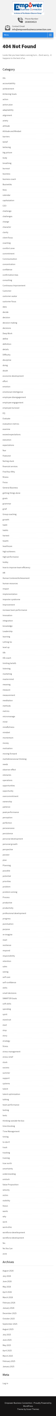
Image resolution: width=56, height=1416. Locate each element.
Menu (6, 34)
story (5, 1035)
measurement (9, 695)
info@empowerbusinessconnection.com (31, 29)
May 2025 (7, 1345)
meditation (8, 700)
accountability (9, 83)
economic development (13, 376)
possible (6, 870)
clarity (5, 232)
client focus (8, 237)
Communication (10, 259)
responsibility (9, 955)
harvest (6, 535)
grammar (7, 503)
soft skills (7, 1003)
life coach (7, 658)
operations (7, 780)
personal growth (10, 844)
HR (4, 572)
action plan (8, 104)
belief (5, 142)
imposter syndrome (11, 599)
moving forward (10, 753)
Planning (7, 865)
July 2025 (7, 1334)
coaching (7, 243)
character (7, 227)
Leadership (8, 631)
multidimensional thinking (15, 759)
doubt (5, 370)
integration (8, 620)
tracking (6, 1152)
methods (7, 705)
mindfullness (8, 727)
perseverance (8, 828)
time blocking (9, 1126)
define (5, 338)
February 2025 (9, 1361)
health (5, 541)
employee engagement (13, 402)
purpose (6, 929)
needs (5, 764)
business (6, 173)
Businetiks (7, 184)
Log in (5, 1383)
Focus (5, 482)
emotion (6, 386)
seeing (5, 971)
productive (7, 902)
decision (6, 317)
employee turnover (11, 408)
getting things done (11, 493)
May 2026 (7, 1286)
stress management (11, 1051)
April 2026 (7, 1292)
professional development (14, 913)
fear (4, 450)
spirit (5, 1014)
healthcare (7, 546)
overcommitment (10, 796)
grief (5, 509)
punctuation (8, 924)
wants (5, 1211)
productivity (8, 908)
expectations (8, 445)
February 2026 (9, 1302)
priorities (7, 881)
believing (7, 147)
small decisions (9, 993)
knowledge (8, 626)
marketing (7, 674)
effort (5, 381)
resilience (7, 945)
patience (6, 807)
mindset (6, 732)
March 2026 (8, 1297)
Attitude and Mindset (12, 131)
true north (7, 1163)
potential (7, 876)
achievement (8, 88)
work (5, 1221)
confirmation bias (10, 275)
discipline (7, 360)
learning (6, 636)
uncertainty (8, 1168)
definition (7, 344)
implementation (10, 594)
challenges (7, 216)
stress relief (8, 1057)
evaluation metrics (11, 423)
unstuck (6, 1179)
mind (5, 721)
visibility (6, 1200)
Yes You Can (8, 1248)
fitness (5, 477)
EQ (4, 413)
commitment (8, 253)
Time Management (11, 1131)
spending (7, 1009)
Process (6, 897)
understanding (9, 1174)
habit (5, 525)
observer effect (9, 769)
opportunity (8, 791)
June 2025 (7, 1340)
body (5, 157)
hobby (5, 562)
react (5, 940)
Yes (4, 1243)
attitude (6, 126)
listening (7, 668)
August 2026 (8, 1270)
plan (5, 860)
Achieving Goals (10, 94)
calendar (6, 195)
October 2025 (9, 1318)
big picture (7, 152)
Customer (7, 290)
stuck (5, 1062)
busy (5, 189)
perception (7, 817)
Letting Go (7, 642)
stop (5, 1030)
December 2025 (10, 1313)
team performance (11, 1104)
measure (6, 689)
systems (6, 1083)
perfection (7, 822)
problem (6, 886)
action (5, 99)
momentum (8, 737)
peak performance (11, 812)
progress (7, 918)
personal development (13, 838)
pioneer (6, 854)
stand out (7, 1019)
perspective (8, 849)
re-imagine (7, 934)
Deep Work (7, 333)
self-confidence (9, 982)
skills (5, 987)
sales (5, 966)
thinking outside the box (13, 1120)
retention (7, 961)
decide (5, 312)
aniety (5, 120)
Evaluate (6, 418)
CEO (4, 205)
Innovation (7, 615)
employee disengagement (14, 397)
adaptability (8, 110)
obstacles (7, 775)
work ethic (7, 1227)
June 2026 (7, 1281)
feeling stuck (8, 461)
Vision (5, 1206)
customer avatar (10, 296)
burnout (6, 168)
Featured (7, 455)
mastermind (8, 679)
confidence (7, 269)
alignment (7, 115)
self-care (6, 977)
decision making (10, 322)
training (6, 1158)
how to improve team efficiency (16, 567)
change (6, 221)
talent (5, 1088)
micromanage (9, 716)
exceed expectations (12, 434)
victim (5, 1195)
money (6, 743)
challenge (7, 211)
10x (4, 78)
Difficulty (6, 354)
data (5, 306)
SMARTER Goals (10, 998)
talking (6, 1099)
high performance (11, 556)
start (5, 1025)
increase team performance (15, 610)
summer (6, 1073)
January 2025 (8, 1366)
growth (6, 519)
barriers (6, 136)
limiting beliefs (9, 663)
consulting (7, 280)
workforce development (13, 1237)
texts (5, 1115)
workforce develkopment (14, 1232)
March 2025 (8, 1355)
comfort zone (9, 248)
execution (7, 439)
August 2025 (8, 1329)
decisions (7, 328)
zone (5, 1253)
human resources (10, 583)
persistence (8, 833)
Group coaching (10, 514)
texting (6, 1110)
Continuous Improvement (14, 285)
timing (6, 1136)
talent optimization (11, 1094)
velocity (6, 1190)
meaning (7, 684)
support (6, 1078)
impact (6, 588)
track (5, 1147)
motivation (8, 748)
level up (6, 647)
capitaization (8, 200)
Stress (5, 1046)
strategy (6, 1041)
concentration (9, 264)
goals (5, 498)
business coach (9, 179)
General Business (10, 487)
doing (5, 365)
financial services (10, 466)
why (4, 1216)
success (6, 1067)
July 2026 (7, 1276)
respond (6, 950)
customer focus (9, 301)
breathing (7, 163)
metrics (6, 711)
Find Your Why (9, 471)
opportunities (9, 785)
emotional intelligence (13, 392)
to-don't (6, 1142)
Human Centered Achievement (16, 578)
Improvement (9, 604)
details (6, 349)
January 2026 (8, 1308)
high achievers (9, 551)
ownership (7, 801)
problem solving (10, 892)
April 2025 (7, 1350)
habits (5, 530)
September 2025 (10, 1324)
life (4, 652)
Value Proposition (10, 1184)
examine (6, 429)
